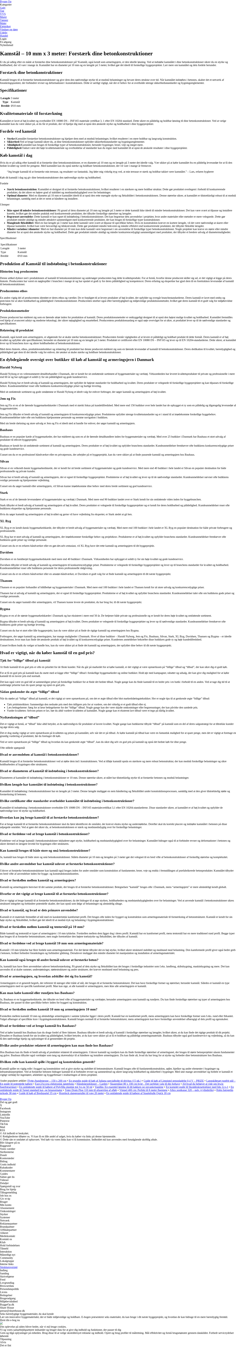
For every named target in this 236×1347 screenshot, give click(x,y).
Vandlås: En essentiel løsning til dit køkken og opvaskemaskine (129, 1086)
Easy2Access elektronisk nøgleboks (54, 1083)
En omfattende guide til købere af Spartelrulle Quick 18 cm (138, 1093)
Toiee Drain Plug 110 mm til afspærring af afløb (91, 1090)
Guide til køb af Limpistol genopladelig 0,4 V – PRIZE (174, 1080)
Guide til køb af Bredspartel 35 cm (37, 1093)
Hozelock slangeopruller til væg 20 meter (81, 1093)
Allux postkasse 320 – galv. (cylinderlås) (192, 1090)
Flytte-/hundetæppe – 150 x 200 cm (46, 1080)
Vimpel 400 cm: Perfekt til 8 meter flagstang (143, 1090)
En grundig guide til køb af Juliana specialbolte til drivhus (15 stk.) (105, 1080)
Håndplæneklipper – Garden (92, 1083)
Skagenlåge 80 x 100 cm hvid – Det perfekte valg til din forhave (145, 1083)
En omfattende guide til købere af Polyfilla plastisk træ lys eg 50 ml (55, 1086)
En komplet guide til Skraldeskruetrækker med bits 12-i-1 (197, 1086)
